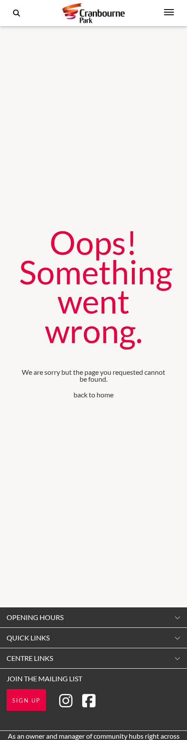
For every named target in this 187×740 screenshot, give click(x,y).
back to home (93, 394)
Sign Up (26, 700)
